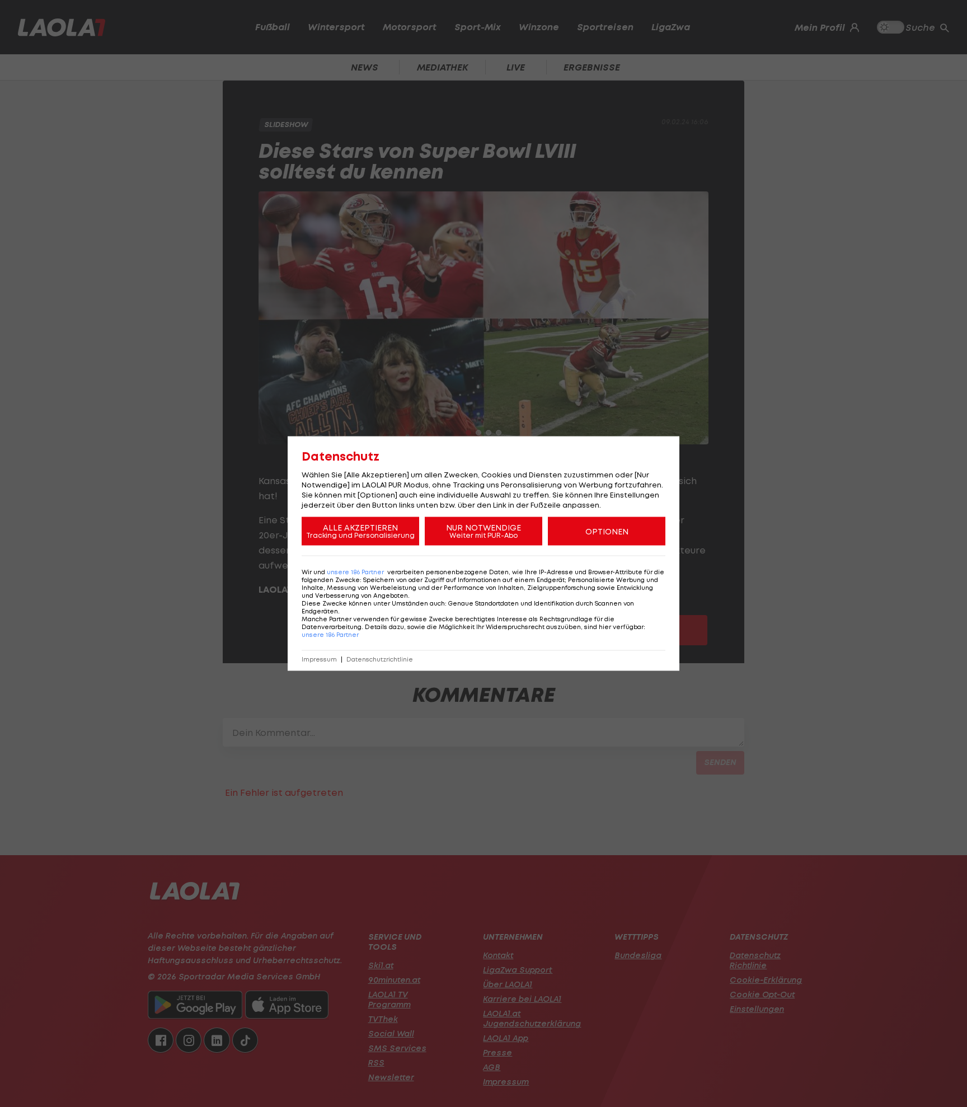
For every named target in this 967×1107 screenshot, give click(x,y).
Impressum (319, 659)
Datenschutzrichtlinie (379, 659)
